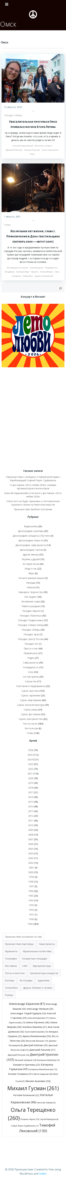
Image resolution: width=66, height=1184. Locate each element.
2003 (30, 858)
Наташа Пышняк (32, 150)
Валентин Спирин (43, 145)
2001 (31, 867)
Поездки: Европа (31, 610)
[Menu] (6, 4)
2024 (30, 759)
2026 (30, 750)
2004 (30, 853)
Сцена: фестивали (31, 714)
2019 (30, 782)
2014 (30, 806)
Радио (30, 657)
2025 (30, 754)
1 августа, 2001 (12, 216)
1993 (31, 905)
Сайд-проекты (30, 662)
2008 (30, 834)
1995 (30, 895)
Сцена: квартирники (30, 700)
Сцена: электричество (31, 718)
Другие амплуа (31, 554)
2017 (30, 792)
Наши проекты (47, 944)
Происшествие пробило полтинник (33, 509)
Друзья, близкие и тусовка (37, 987)
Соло (30, 671)
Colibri (42, 1173)
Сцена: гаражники (30, 695)
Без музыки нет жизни (17, 267)
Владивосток (51, 267)
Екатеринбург (22, 271)
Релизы (9, 995)
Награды (30, 582)
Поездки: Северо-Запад (30, 625)
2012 (30, 815)
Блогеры (9, 980)
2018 (30, 787)
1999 (31, 876)
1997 (31, 886)
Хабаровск (28, 276)
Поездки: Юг (31, 643)
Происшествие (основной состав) (23, 936)
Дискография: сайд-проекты (30, 545)
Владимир (10, 271)
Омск (32, 154)
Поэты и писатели (15, 973)
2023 (30, 764)
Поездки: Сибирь (13, 115)
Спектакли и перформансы (30, 686)
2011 (30, 820)
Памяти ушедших (30, 606)
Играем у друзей (31, 559)
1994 (30, 900)
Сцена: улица (31, 709)
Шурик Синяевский (43, 276)
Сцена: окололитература (30, 704)
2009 (30, 829)
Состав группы (31, 676)
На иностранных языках (31, 578)
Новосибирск (46, 271)
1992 (31, 909)
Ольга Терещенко (50, 150)
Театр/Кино (11, 987)
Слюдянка (16, 276)
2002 (30, 862)
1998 (30, 881)
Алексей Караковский (22, 145)
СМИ (24, 965)
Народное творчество (30, 592)
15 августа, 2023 (13, 107)
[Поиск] (60, 288)
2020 (30, 778)
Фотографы (26, 980)
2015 (30, 801)
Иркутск (34, 271)
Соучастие (31, 681)
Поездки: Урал (31, 634)
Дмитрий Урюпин (14, 150)
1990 (31, 919)
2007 (30, 839)
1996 (30, 891)
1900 (30, 923)
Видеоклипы (30, 526)
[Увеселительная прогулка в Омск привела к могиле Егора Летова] (33, 78)
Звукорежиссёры (42, 965)
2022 (30, 768)
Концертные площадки (34, 958)
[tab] (23, 936)
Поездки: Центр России (30, 639)
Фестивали (11, 965)
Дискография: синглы (31, 549)
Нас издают (30, 596)
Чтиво (7, 224)
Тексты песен (30, 723)
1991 (31, 914)
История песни (31, 563)
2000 (30, 872)
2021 (30, 773)
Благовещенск (37, 267)
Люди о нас (31, 568)
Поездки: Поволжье (30, 615)
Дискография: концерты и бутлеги (31, 535)
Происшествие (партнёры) (19, 944)
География (11, 958)
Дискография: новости (30, 540)
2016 (30, 797)
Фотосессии (31, 728)
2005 (30, 848)
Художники (44, 980)
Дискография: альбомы (30, 531)
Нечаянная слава (30, 601)
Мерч (31, 573)
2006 (30, 844)
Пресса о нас (31, 648)
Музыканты (11, 951)
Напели (31, 587)
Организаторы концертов (44, 973)
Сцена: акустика (30, 690)
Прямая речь (31, 653)
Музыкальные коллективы (37, 951)
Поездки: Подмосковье (30, 620)
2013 (30, 811)
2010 (30, 825)
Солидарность (31, 667)
